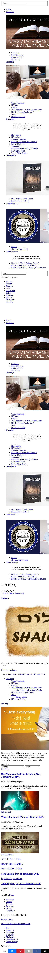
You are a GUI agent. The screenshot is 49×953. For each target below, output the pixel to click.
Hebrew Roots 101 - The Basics (24, 265)
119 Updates (16, 135)
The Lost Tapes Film (19, 249)
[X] (45, 951)
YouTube (9, 904)
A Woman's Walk (18, 151)
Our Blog (5, 769)
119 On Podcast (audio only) (22, 112)
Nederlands (10, 291)
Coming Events (7, 855)
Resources (10, 119)
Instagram (10, 906)
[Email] (28, 951)
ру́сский (9, 297)
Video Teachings (17, 103)
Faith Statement (17, 55)
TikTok (9, 908)
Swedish (9, 302)
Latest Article (6, 812)
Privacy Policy (7, 919)
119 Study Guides (18, 116)
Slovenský (10, 300)
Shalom (5, 598)
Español (9, 284)
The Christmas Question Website (29, 690)
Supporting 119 (12, 203)
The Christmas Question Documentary (26, 110)
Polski (8, 293)
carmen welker (30, 674)
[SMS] (12, 951)
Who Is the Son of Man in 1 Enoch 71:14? (22, 817)
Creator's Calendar (18, 139)
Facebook (10, 899)
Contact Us (15, 59)
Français (9, 286)
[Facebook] (37, 951)
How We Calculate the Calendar (24, 142)
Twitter (9, 902)
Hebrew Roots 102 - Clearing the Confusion (28, 268)
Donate (14, 247)
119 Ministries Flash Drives (22, 199)
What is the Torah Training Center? (25, 263)
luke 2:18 (41, 674)
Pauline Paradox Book (20, 201)
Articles (14, 107)
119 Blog (14, 105)
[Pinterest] (20, 951)
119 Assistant (16, 137)
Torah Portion (16, 146)
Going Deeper (8, 593)
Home (8, 9)
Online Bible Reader (19, 153)
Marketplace (11, 155)
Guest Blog (19, 593)
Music (13, 114)
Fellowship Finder (18, 144)
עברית (8, 288)
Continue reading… (9, 670)
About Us (10, 12)
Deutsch (9, 281)
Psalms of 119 (21, 697)
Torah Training (12, 251)
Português (10, 295)
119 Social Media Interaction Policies (15, 924)
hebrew (9, 674)
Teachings (10, 62)
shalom (21, 674)
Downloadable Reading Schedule (24, 148)
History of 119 (16, 57)
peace (15, 674)
